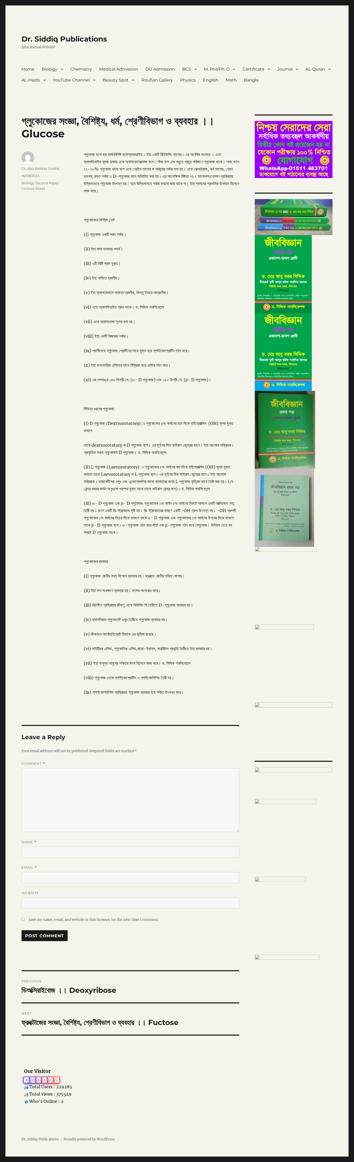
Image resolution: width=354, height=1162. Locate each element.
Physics (188, 80)
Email (29, 867)
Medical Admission (118, 69)
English (210, 80)
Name (29, 842)
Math (231, 80)
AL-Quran (315, 69)
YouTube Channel (71, 80)
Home (28, 69)
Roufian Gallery (157, 80)
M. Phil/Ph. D (217, 69)
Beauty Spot (116, 80)
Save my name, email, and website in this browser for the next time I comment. (94, 920)
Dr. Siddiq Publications (64, 39)
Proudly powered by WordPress (89, 1139)
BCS (186, 69)
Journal (285, 69)
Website (30, 893)
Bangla (251, 80)
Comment (33, 764)
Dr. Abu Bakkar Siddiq (40, 168)
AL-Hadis (31, 80)
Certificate (253, 69)
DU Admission (160, 69)
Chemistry (81, 69)
